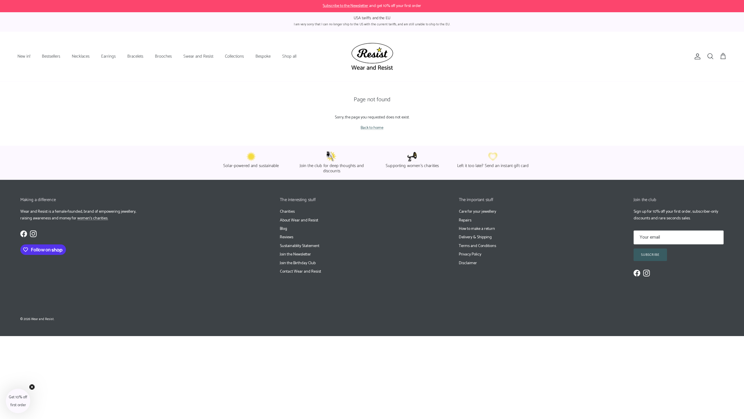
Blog (283, 229)
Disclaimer (468, 263)
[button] (18, 401)
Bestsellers (51, 56)
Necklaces (81, 56)
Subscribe (650, 255)
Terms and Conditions (477, 246)
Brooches (163, 56)
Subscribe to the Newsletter (345, 6)
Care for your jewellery (477, 211)
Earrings (108, 56)
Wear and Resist (42, 319)
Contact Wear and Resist (300, 271)
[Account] (696, 56)
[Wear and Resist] (372, 57)
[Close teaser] (32, 387)
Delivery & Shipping (475, 237)
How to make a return (477, 229)
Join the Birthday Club (298, 263)
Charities (287, 211)
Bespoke (263, 56)
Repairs (465, 220)
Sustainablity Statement (299, 246)
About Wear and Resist (299, 220)
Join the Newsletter (295, 254)
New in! (23, 56)
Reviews (286, 237)
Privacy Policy (470, 254)
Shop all (289, 56)
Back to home (372, 128)
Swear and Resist (198, 56)
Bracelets (135, 56)
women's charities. (92, 218)
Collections (234, 56)
